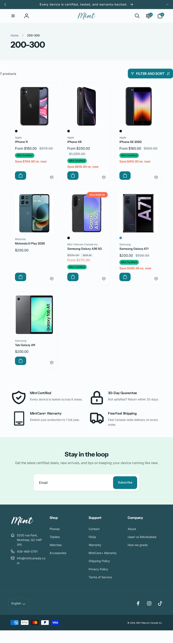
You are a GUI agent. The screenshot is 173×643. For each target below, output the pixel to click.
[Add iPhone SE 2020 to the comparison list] (156, 177)
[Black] (16, 131)
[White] (74, 131)
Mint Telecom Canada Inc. (149, 623)
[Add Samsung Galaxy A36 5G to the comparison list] (104, 279)
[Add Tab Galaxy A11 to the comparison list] (52, 363)
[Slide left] (5, 4)
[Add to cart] (20, 175)
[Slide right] (167, 4)
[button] (13, 15)
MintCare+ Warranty (45, 413)
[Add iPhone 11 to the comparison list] (52, 177)
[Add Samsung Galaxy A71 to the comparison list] (156, 279)
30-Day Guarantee (122, 393)
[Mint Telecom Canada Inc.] (22, 525)
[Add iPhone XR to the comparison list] (104, 177)
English (16, 603)
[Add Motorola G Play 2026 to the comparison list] (52, 279)
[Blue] (120, 238)
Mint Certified (40, 393)
